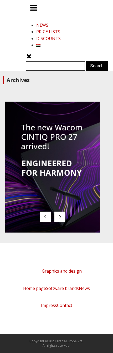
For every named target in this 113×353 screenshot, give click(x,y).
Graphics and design (62, 271)
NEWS (42, 25)
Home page (34, 288)
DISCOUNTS (48, 38)
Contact (64, 305)
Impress (49, 305)
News (84, 288)
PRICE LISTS (48, 32)
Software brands (62, 288)
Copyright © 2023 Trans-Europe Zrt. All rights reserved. (56, 343)
